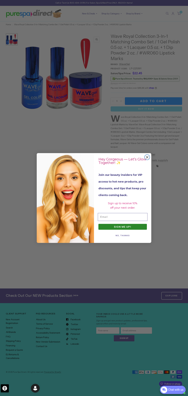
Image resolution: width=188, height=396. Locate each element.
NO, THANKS (123, 235)
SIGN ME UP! (122, 226)
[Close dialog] (147, 157)
